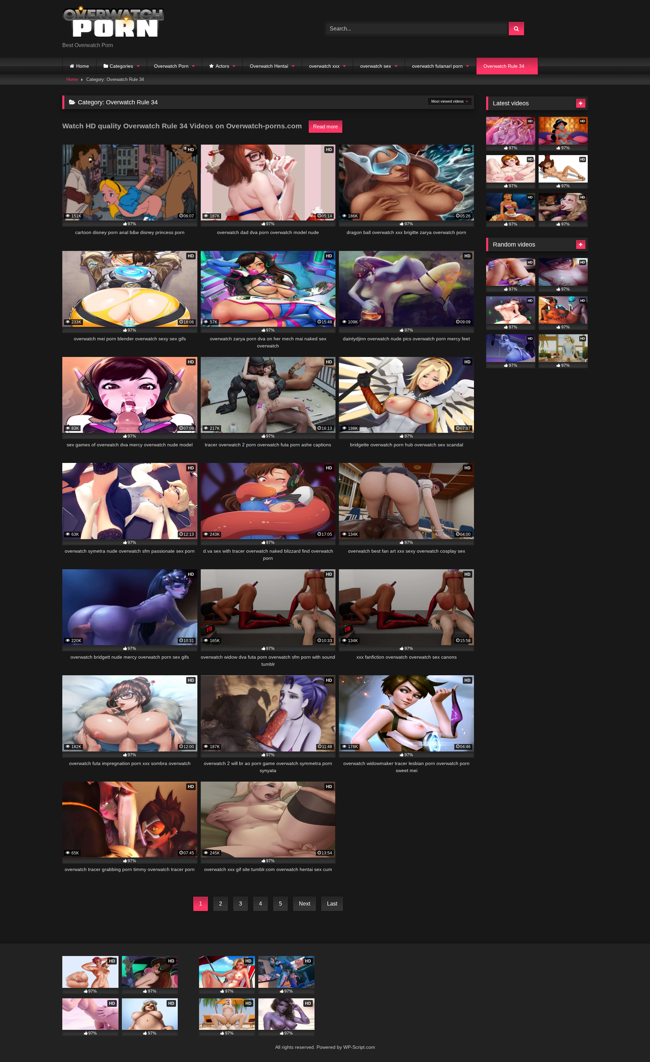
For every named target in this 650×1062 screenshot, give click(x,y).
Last (332, 904)
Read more (325, 126)
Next (304, 904)
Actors (222, 66)
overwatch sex (375, 66)
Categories (121, 66)
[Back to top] (629, 1041)
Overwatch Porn (171, 66)
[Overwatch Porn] (113, 23)
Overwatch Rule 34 (503, 66)
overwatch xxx (324, 66)
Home (82, 66)
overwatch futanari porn (437, 66)
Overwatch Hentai (269, 66)
